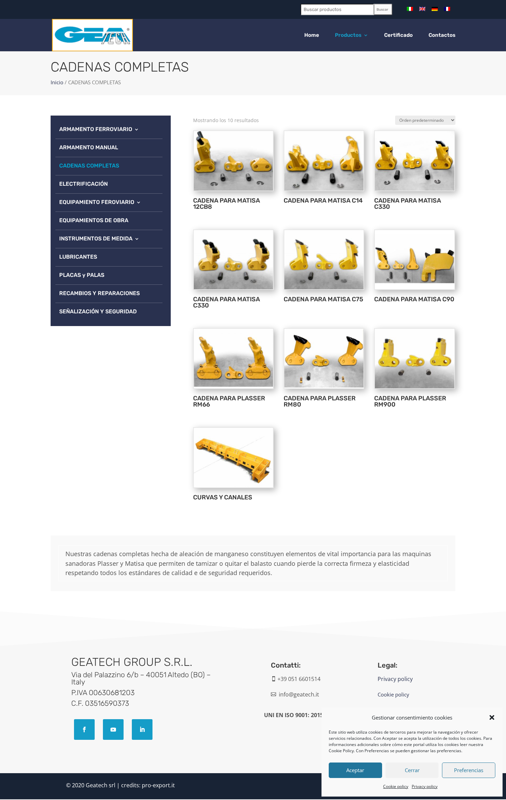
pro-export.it (158, 785)
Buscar (382, 10)
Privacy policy (425, 786)
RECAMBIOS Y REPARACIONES (99, 293)
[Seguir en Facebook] (84, 729)
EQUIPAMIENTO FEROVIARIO (96, 202)
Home (311, 35)
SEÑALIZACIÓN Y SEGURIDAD (98, 311)
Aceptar (355, 770)
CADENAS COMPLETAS (89, 165)
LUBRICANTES (78, 256)
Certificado (398, 35)
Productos (348, 35)
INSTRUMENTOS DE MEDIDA (96, 238)
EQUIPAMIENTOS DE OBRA (93, 220)
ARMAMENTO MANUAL (88, 147)
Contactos (442, 35)
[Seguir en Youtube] (113, 729)
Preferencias (468, 770)
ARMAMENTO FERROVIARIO (95, 129)
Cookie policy (395, 786)
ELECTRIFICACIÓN (83, 184)
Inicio (57, 82)
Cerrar (412, 770)
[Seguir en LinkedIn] (142, 729)
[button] (491, 717)
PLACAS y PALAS (81, 275)
